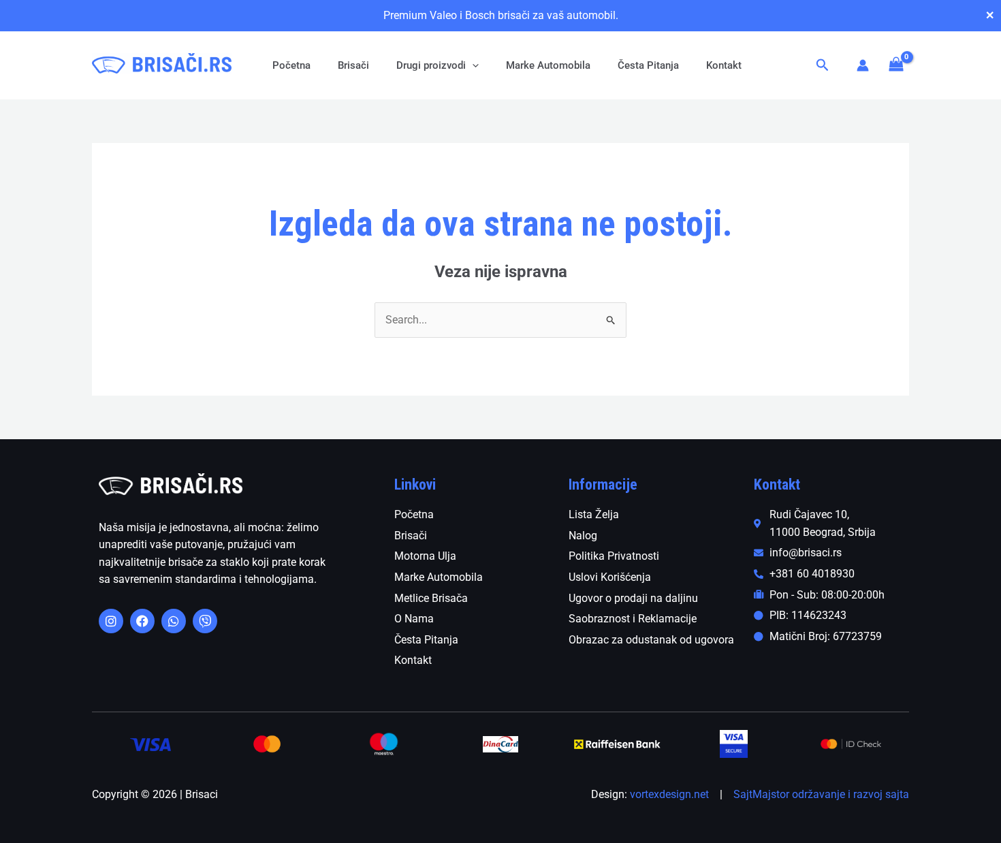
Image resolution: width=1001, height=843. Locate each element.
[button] (472, 65)
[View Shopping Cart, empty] (896, 65)
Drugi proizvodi (431, 65)
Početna (291, 65)
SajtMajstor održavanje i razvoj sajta (821, 794)
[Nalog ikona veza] (863, 65)
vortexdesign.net (669, 794)
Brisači (353, 65)
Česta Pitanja (648, 65)
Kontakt (724, 65)
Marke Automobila (548, 65)
